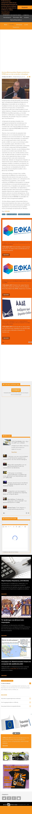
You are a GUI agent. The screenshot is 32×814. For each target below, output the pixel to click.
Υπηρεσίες (26, 15)
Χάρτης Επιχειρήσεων (16, 20)
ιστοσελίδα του (14, 668)
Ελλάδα (12, 24)
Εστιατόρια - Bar (17, 17)
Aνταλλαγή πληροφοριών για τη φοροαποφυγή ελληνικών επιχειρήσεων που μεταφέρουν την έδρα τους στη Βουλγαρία (16, 322)
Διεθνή (26, 24)
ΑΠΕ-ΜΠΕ (7, 211)
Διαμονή (26, 17)
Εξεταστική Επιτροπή (12, 214)
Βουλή (3, 214)
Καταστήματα (7, 17)
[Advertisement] (16, 50)
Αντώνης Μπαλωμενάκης (24, 214)
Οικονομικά (19, 24)
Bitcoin (5, 24)
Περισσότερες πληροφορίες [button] (5, 12)
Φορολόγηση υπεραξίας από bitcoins (15, 581)
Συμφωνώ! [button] (25, 7)
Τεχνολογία (16, 27)
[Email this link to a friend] (29, 76)
